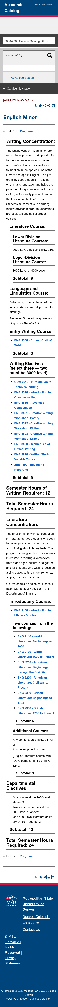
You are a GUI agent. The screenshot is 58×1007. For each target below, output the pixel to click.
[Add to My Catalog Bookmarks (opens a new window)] (40, 105)
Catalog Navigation (19, 88)
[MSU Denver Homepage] (43, 4)
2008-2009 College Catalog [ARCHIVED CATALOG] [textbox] (30, 41)
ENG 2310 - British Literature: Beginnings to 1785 (35, 698)
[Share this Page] (44, 105)
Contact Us (31, 929)
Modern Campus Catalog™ (36, 998)
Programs (27, 131)
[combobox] (29, 40)
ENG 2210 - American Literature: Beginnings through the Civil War (33, 667)
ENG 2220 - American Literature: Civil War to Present (33, 682)
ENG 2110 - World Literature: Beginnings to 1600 (35, 641)
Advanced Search (22, 77)
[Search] (51, 60)
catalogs (9, 991)
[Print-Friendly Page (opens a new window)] (48, 105)
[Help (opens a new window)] (53, 105)
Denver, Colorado (36, 916)
